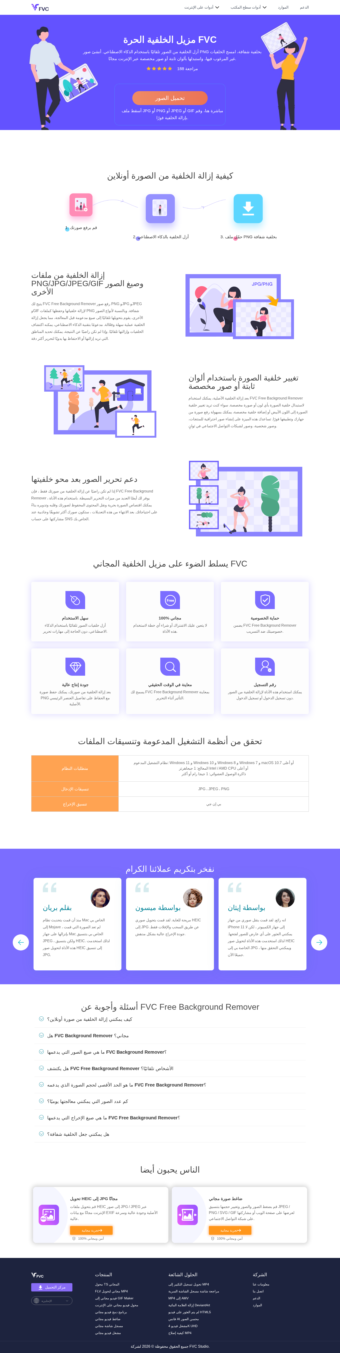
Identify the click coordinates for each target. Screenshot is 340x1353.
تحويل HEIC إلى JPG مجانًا (94, 1198)
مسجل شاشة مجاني (109, 1326)
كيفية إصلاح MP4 (180, 1333)
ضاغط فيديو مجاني (108, 1319)
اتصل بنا (258, 1291)
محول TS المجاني (107, 1284)
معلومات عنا (261, 1284)
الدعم (304, 7)
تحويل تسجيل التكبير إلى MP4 (188, 1284)
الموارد (283, 7)
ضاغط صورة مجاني (225, 1198)
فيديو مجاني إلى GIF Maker (114, 1298)
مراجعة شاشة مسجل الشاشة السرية (193, 1291)
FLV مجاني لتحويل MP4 (111, 1291)
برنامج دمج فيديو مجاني (111, 1312)
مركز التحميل (55, 1287)
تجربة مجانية (90, 1230)
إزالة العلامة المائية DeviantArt (189, 1305)
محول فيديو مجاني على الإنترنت (116, 1305)
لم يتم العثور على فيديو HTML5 (189, 1312)
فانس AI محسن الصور (183, 1319)
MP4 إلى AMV (178, 1298)
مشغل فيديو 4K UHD (183, 1326)
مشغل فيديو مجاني (108, 1333)
